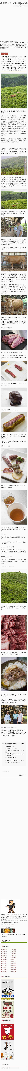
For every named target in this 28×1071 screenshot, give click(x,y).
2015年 (14, 959)
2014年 (4, 961)
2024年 (4, 952)
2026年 (4, 950)
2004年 (4, 971)
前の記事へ (6, 771)
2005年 (14, 969)
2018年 (4, 957)
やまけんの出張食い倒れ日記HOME (9, 41)
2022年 (4, 954)
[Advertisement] (14, 24)
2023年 (14, 952)
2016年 (4, 959)
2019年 (14, 956)
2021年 (14, 954)
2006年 (4, 969)
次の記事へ (22, 775)
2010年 (4, 965)
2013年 (14, 961)
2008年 (4, 967)
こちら (12, 924)
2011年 (14, 963)
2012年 (4, 963)
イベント (4, 54)
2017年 (14, 957)
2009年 (14, 965)
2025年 (14, 950)
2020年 (4, 956)
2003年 (14, 971)
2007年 (14, 967)
